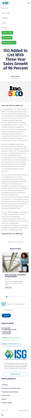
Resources (6, 395)
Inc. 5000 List (18, 105)
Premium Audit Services (11, 388)
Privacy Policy (7, 403)
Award (12, 242)
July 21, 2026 (7, 279)
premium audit (14, 116)
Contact (5, 385)
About (4, 399)
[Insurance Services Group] (5, 3)
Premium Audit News (10, 392)
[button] (8, 287)
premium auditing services (18, 366)
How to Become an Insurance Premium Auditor (15, 276)
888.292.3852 (7, 332)
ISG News (15, 76)
